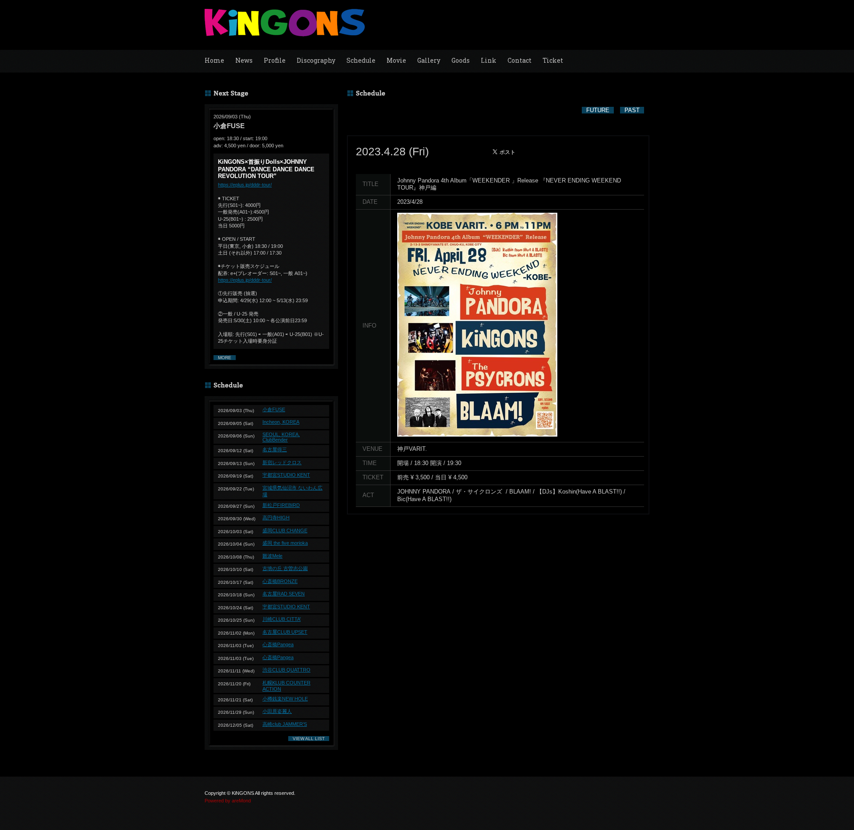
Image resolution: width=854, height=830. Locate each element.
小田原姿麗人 (277, 711)
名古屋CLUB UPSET (284, 632)
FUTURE (597, 110)
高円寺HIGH (276, 517)
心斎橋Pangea (278, 644)
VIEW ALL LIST (309, 738)
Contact (520, 60)
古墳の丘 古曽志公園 (285, 568)
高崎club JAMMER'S (284, 724)
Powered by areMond (228, 800)
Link (488, 60)
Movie (396, 60)
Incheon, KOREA (280, 422)
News (244, 60)
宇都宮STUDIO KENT (286, 475)
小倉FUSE (273, 409)
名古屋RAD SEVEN (283, 593)
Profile (275, 60)
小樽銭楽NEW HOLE (285, 698)
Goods (460, 60)
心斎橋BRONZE (280, 581)
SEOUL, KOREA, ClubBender (281, 437)
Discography (316, 60)
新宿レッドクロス (282, 462)
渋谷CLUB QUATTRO (286, 669)
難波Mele (272, 556)
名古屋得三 (274, 449)
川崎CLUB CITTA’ (281, 619)
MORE (224, 357)
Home (214, 60)
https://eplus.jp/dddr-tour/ (245, 184)
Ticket (553, 60)
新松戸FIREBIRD (281, 505)
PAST (632, 110)
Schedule (360, 60)
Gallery (428, 60)
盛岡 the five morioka (285, 543)
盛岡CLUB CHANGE (284, 530)
